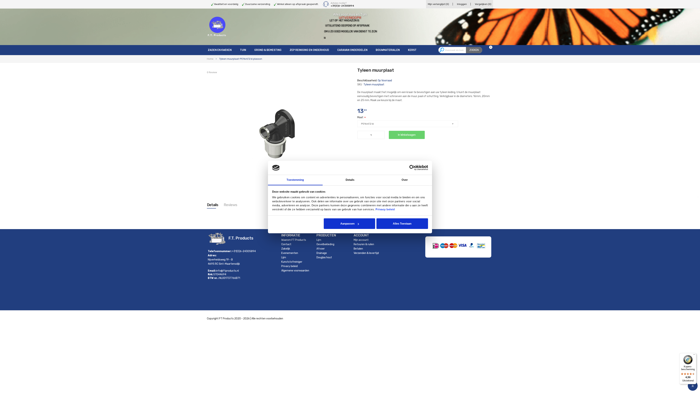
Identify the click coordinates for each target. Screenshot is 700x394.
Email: (212, 271)
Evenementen (289, 253)
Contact (286, 244)
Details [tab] (350, 179)
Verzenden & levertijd (366, 253)
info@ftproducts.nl (227, 270)
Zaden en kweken (220, 50)
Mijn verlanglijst (438, 4)
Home (210, 58)
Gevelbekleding (325, 244)
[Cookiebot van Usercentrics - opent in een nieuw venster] (412, 167)
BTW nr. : (213, 278)
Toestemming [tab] (295, 179)
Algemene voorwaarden (295, 270)
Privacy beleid (289, 266)
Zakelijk (285, 248)
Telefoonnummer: (220, 251)
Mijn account (361, 240)
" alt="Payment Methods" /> (471, 252)
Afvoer (320, 248)
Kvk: (210, 274)
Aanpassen (347, 223)
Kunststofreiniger (291, 261)
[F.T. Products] (217, 27)
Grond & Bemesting (267, 50)
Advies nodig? (339, 3)
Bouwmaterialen (388, 50)
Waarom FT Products (293, 240)
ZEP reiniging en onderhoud (309, 50)
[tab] (212, 204)
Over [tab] (405, 179)
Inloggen (462, 4)
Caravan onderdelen (352, 50)
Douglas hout (324, 257)
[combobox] (460, 50)
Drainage (321, 253)
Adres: (212, 255)
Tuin (243, 50)
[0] (488, 50)
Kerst (412, 50)
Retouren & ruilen (364, 244)
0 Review (212, 72)
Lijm (283, 257)
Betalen (358, 248)
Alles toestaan (402, 223)
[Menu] (694, 355)
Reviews (230, 205)
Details (212, 205)
